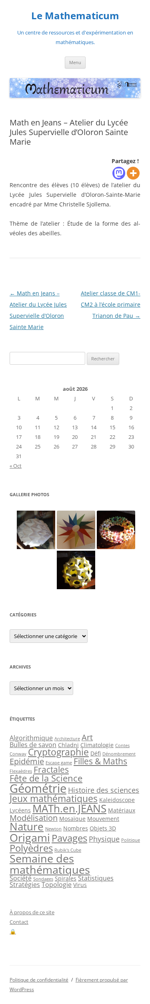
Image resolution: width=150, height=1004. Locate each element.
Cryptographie (58, 752)
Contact (19, 921)
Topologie (57, 884)
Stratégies (25, 884)
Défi (95, 753)
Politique (130, 840)
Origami (30, 837)
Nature (27, 826)
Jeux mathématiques (54, 798)
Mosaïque (72, 818)
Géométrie (38, 788)
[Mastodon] (118, 173)
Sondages (43, 879)
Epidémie (27, 761)
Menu (75, 62)
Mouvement (103, 818)
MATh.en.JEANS (69, 808)
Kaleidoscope (117, 800)
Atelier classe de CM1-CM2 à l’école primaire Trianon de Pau (110, 304)
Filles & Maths (100, 761)
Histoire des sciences (103, 790)
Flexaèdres (21, 771)
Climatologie (97, 745)
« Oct (16, 465)
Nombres (75, 828)
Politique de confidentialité (39, 979)
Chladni (68, 745)
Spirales (65, 878)
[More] (133, 173)
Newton (53, 829)
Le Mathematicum (75, 16)
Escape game (59, 763)
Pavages (69, 838)
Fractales (51, 769)
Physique (104, 839)
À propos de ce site (32, 912)
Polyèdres (31, 848)
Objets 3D (103, 828)
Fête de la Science (46, 778)
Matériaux (121, 810)
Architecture (67, 738)
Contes (122, 745)
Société (21, 878)
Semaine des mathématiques (50, 864)
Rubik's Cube (67, 850)
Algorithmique (31, 737)
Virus (80, 885)
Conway (18, 754)
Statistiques (96, 878)
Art (87, 737)
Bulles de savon (33, 744)
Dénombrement (119, 754)
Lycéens (20, 810)
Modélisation (34, 817)
